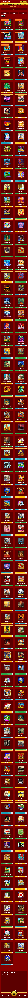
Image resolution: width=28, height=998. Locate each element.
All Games (5, 13)
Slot (9, 9)
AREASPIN (4, 9)
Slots (23, 13)
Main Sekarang (7, 24)
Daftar (22, 1)
